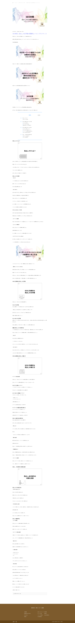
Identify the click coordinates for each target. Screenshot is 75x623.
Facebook (14, 621)
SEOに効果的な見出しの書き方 (27, 127)
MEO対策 (45, 613)
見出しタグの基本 (25, 119)
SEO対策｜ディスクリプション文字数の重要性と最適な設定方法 (22, 107)
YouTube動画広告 (40, 616)
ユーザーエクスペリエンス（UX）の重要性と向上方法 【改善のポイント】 (23, 263)
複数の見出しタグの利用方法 (27, 125)
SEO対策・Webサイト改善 (20, 31)
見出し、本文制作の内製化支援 (27, 134)
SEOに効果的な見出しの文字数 (27, 121)
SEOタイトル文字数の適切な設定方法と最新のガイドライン (21, 85)
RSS (16, 621)
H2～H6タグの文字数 (26, 124)
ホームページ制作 (40, 613)
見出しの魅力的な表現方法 (26, 132)
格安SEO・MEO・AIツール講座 (37, 607)
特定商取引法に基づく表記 (27, 613)
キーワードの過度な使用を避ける (27, 131)
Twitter (13, 621)
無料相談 (25, 616)
